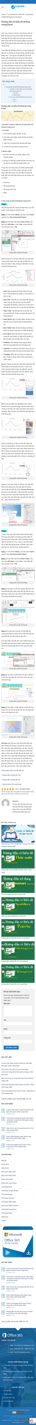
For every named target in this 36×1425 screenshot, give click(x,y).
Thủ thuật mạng (6, 1194)
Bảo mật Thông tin (17, 1416)
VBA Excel (4, 1217)
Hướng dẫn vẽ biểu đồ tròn (11, 775)
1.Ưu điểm (15, 93)
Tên (5, 1020)
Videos (3, 1221)
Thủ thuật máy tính (7, 1198)
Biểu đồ (21, 14)
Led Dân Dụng (8, 1401)
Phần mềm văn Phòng (8, 1183)
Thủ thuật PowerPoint (8, 1209)
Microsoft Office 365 (8, 1172)
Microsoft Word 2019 (8, 1175)
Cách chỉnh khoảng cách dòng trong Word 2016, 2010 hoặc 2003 (17, 1086)
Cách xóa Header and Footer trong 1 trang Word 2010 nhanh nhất (18, 1092)
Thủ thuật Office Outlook (9, 1206)
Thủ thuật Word (6, 1213)
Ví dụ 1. (15, 99)
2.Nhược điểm (16, 95)
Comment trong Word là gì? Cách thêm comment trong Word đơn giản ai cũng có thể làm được (17, 1072)
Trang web (7, 1038)
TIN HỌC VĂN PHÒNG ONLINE (18, 1362)
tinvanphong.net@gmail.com (24, 1345)
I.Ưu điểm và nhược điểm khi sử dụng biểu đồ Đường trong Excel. (21, 90)
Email (5, 1029)
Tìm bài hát (7, 1391)
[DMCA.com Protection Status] (18, 1412)
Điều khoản (28, 1416)
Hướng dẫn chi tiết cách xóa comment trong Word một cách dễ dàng (19, 1312)
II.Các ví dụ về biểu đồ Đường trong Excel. (21, 97)
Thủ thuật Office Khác (8, 1202)
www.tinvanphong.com (22, 1352)
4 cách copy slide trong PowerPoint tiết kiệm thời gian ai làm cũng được (16, 1064)
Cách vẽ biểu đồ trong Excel (11, 784)
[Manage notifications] (31, 1420)
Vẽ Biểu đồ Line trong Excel (21, 793)
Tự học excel (7, 1394)
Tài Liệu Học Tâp (9, 1398)
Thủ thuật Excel (12, 14)
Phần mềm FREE (7, 1179)
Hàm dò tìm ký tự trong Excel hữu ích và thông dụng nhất (17, 1079)
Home (3, 14)
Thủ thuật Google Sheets (9, 1191)
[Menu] (2, 7)
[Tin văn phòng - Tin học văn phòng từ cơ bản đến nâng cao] (18, 7)
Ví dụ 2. (15, 101)
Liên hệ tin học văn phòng (18, 1417)
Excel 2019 (5, 1164)
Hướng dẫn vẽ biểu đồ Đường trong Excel (18, 87)
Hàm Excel (5, 1168)
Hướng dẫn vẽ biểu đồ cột (11, 780)
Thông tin (6, 1416)
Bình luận (7, 1003)
